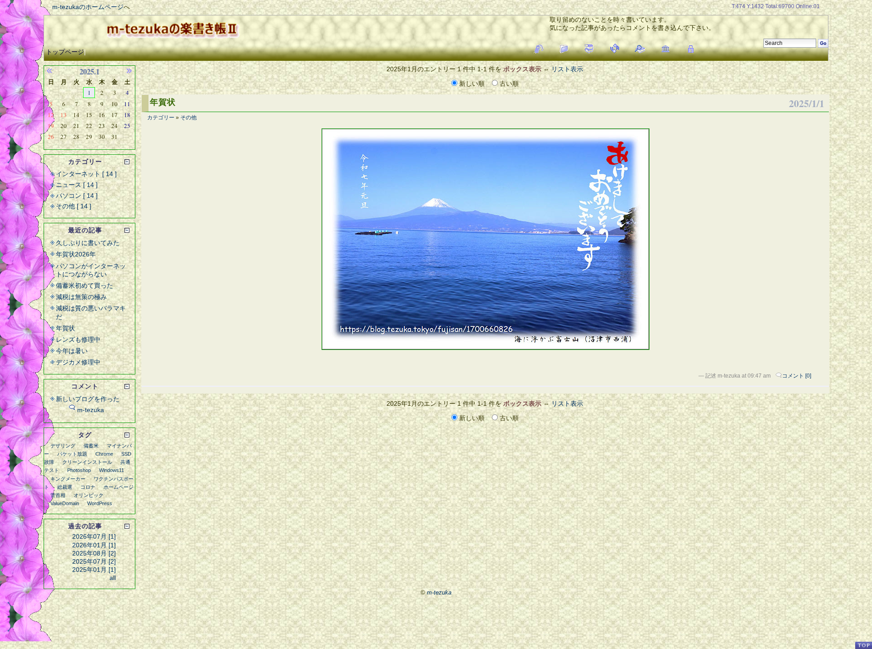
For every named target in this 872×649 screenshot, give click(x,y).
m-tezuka (90, 409)
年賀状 (163, 102)
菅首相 (57, 495)
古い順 (508, 83)
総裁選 (64, 487)
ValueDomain (64, 503)
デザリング (62, 445)
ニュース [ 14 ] (77, 184)
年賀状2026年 (76, 254)
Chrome (104, 454)
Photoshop (79, 470)
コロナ (87, 487)
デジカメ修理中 (78, 362)
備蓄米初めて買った (84, 285)
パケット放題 (72, 454)
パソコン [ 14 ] (77, 195)
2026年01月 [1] (94, 545)
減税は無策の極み (81, 296)
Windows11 (111, 470)
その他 (188, 117)
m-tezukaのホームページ (88, 6)
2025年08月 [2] (94, 553)
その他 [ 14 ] (73, 206)
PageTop (863, 645)
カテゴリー (160, 117)
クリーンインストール (87, 462)
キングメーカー (67, 479)
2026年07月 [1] (94, 536)
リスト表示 (567, 69)
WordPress (99, 503)
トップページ (65, 51)
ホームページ (119, 487)
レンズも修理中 (78, 339)
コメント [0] (796, 376)
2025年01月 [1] (94, 569)
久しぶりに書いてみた (87, 242)
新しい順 (471, 83)
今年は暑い (72, 350)
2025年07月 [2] (94, 561)
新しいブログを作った (87, 399)
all (112, 577)
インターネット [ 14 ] (86, 173)
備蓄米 (91, 445)
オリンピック (89, 495)
